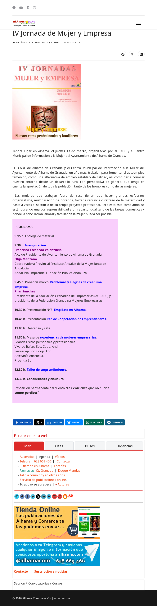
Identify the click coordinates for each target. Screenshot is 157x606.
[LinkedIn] (141, 54)
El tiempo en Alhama (34, 466)
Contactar (64, 461)
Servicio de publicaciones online (43, 480)
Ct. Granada (44, 470)
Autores (63, 484)
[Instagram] (34, 8)
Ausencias (27, 457)
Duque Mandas (69, 470)
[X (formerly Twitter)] (132, 54)
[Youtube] (21, 8)
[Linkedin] (28, 8)
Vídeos (60, 457)
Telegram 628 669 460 (35, 461)
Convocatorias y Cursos (45, 42)
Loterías (60, 466)
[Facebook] (14, 8)
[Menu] (138, 23)
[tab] (29, 446)
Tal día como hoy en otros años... (43, 475)
